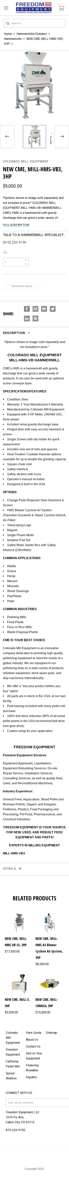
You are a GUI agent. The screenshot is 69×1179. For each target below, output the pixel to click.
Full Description (16, 224)
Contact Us (33, 1046)
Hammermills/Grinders (31, 34)
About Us (32, 1039)
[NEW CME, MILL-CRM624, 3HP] (49, 984)
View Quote (33, 1033)
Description (14, 333)
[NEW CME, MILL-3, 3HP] (19, 984)
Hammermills (13, 39)
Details (10, 869)
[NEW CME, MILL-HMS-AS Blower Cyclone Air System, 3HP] (49, 923)
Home (8, 34)
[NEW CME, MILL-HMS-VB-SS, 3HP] (19, 923)
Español (31, 1077)
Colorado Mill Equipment (26, 161)
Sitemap (51, 1033)
